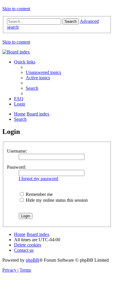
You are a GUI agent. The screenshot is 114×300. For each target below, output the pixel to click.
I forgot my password (38, 178)
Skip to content (16, 8)
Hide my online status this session (56, 200)
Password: (16, 167)
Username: (17, 151)
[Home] (16, 51)
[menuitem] (43, 72)
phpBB (32, 260)
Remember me (39, 194)
